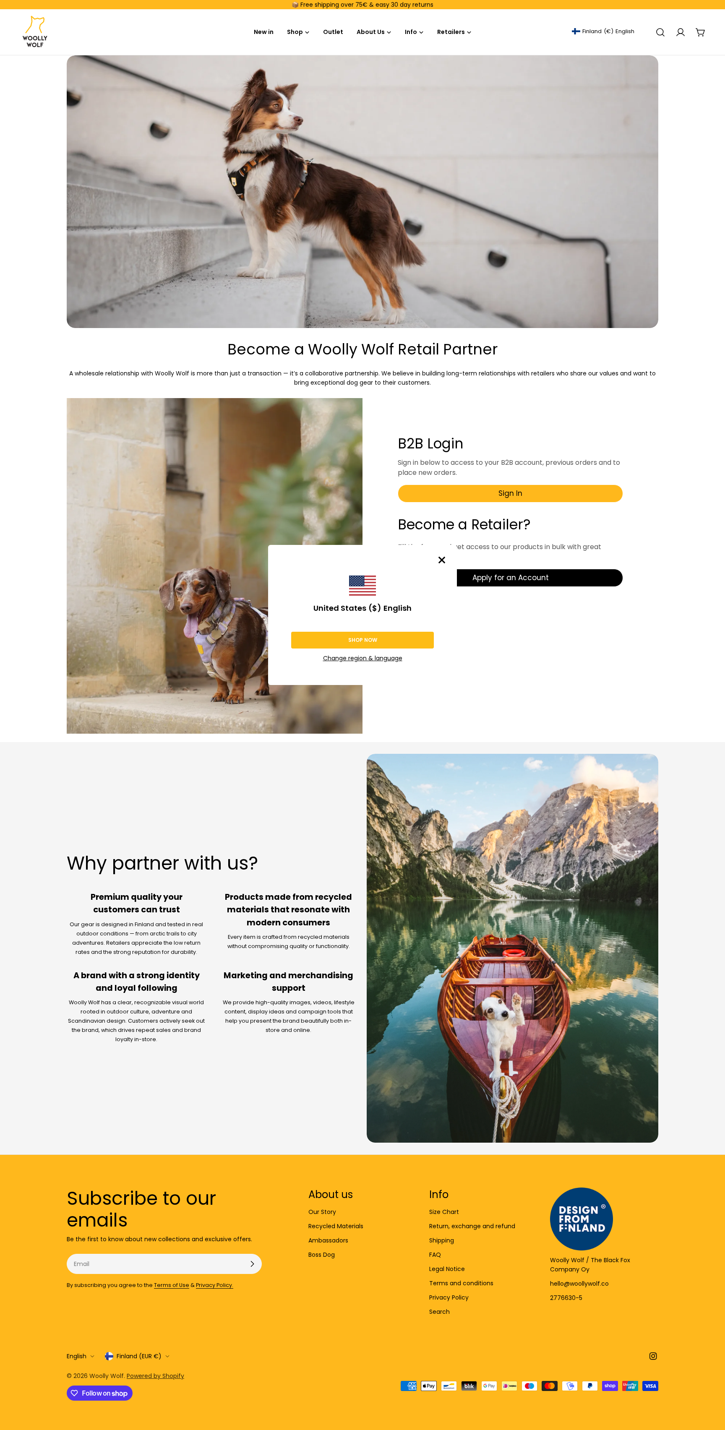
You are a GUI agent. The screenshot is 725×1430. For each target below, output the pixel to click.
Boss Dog (321, 1254)
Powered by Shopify (155, 1376)
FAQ (435, 1254)
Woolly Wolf (106, 1376)
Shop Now (362, 639)
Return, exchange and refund (472, 1226)
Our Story (322, 1212)
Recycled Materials (335, 1226)
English (76, 1356)
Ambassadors (328, 1240)
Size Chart (444, 1212)
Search (439, 1312)
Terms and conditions (461, 1283)
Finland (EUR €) (139, 1356)
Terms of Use (171, 1285)
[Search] (660, 32)
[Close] (442, 560)
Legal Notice (447, 1269)
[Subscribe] (252, 1264)
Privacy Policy (449, 1297)
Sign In (510, 493)
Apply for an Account (510, 578)
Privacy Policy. (214, 1285)
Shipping (441, 1240)
